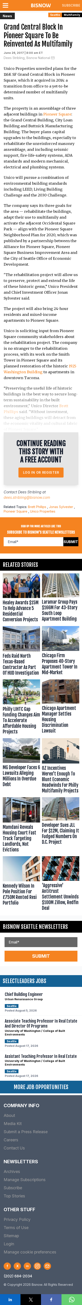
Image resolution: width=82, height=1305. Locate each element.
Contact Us (14, 1148)
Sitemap (11, 1235)
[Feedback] (47, 1266)
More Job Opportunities (41, 1087)
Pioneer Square (57, 114)
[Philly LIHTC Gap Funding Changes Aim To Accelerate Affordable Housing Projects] (21, 708)
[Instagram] (37, 1266)
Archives (12, 1171)
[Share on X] (30, 1299)
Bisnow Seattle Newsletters (35, 926)
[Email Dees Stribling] (53, 58)
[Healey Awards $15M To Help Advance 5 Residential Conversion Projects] (21, 598)
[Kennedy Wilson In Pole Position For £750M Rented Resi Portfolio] (21, 884)
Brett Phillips (37, 507)
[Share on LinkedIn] (10, 1299)
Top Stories (14, 1196)
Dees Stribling (29, 492)
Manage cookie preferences (30, 1252)
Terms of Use (16, 1227)
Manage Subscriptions (25, 1179)
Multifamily (72, 15)
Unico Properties (42, 511)
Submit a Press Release (26, 1131)
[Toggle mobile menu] (6, 5)
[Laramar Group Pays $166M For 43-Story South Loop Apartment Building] (60, 598)
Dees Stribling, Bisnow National (27, 58)
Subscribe (71, 5)
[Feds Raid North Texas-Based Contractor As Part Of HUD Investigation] (21, 652)
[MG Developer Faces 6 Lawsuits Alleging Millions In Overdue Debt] (21, 766)
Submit (71, 541)
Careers (11, 1139)
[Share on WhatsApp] (72, 1299)
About (9, 1115)
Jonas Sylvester (61, 507)
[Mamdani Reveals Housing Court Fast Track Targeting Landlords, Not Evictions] (21, 825)
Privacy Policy (17, 1219)
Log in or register (41, 472)
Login (9, 1243)
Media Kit (13, 1123)
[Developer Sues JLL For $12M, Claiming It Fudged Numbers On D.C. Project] (60, 825)
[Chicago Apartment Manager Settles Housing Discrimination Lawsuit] (60, 708)
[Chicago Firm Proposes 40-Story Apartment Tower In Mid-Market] (60, 652)
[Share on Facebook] (51, 1299)
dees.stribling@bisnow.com (27, 497)
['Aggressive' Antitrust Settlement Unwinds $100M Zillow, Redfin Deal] (60, 884)
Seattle (55, 15)
